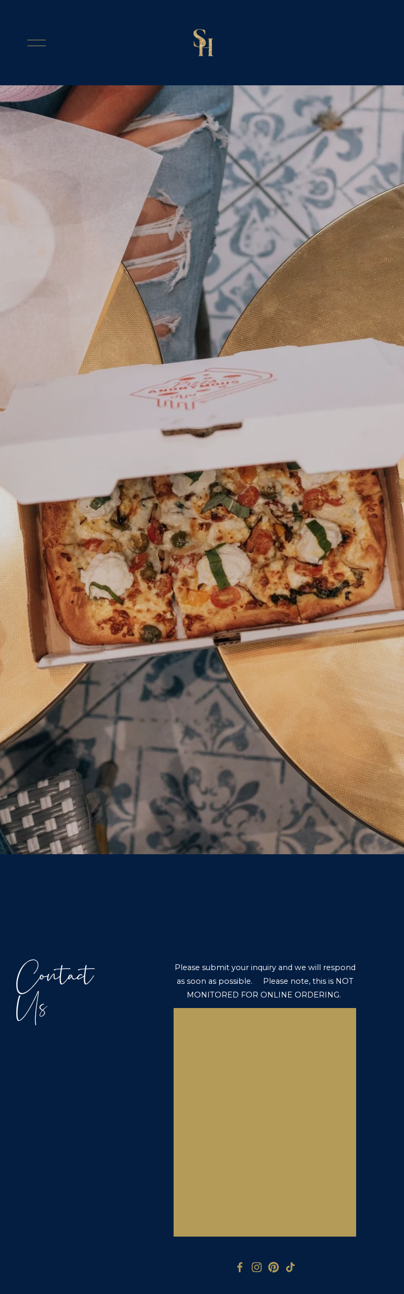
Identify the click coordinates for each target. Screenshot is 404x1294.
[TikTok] (290, 1267)
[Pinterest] (273, 1267)
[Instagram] (256, 1267)
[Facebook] (240, 1267)
